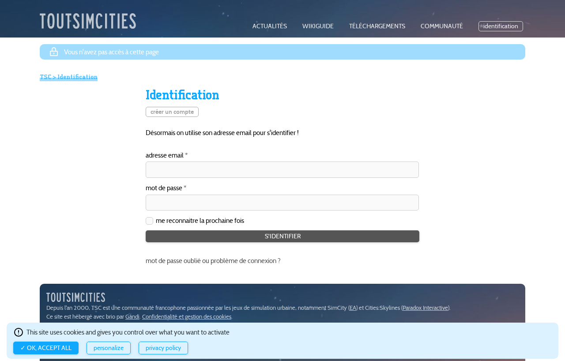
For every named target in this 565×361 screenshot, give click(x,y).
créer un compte (172, 112)
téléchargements (377, 26)
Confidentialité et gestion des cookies (186, 316)
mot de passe (164, 188)
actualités (269, 26)
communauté (442, 26)
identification (500, 26)
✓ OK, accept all (46, 348)
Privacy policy (163, 348)
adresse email (165, 155)
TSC (45, 77)
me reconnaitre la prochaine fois (200, 220)
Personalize (109, 348)
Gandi (132, 316)
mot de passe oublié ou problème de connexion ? (213, 260)
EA (353, 308)
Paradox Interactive (425, 308)
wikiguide (318, 26)
